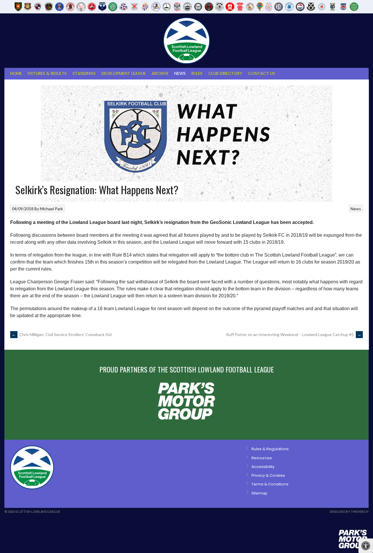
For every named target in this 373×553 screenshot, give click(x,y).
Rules (197, 73)
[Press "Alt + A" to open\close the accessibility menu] (365, 545)
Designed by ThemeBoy (349, 511)
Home (16, 73)
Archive (160, 73)
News (180, 73)
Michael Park (51, 208)
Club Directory (225, 73)
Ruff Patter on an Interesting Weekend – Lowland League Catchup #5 (293, 334)
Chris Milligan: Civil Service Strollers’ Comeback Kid (62, 334)
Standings (84, 73)
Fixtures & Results (47, 73)
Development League (123, 73)
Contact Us (261, 73)
